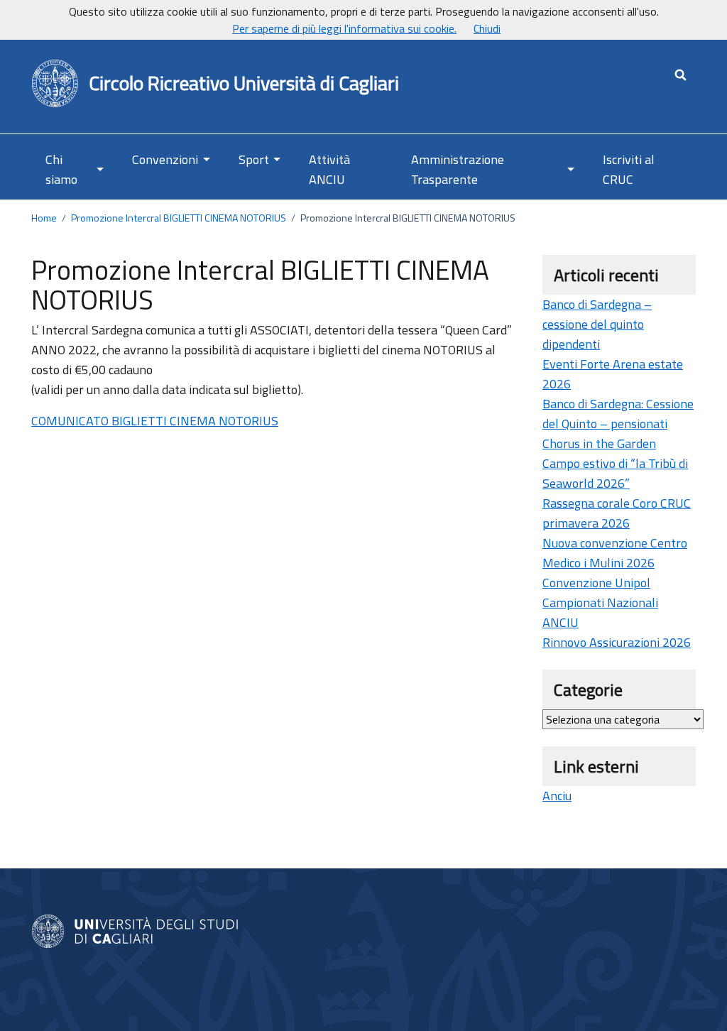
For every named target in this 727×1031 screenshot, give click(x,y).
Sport (254, 159)
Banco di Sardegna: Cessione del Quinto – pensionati (618, 413)
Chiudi (487, 28)
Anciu (557, 795)
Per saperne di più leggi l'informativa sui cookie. (344, 28)
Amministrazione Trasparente (457, 169)
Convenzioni (165, 159)
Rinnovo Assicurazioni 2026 (616, 642)
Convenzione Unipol (596, 582)
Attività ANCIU (329, 169)
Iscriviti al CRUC (629, 169)
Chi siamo (61, 169)
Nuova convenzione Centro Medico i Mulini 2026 (614, 552)
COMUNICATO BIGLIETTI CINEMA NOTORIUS (154, 420)
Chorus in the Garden (599, 443)
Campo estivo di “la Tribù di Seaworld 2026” (615, 473)
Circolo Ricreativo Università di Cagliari (244, 84)
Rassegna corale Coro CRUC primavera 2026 (616, 513)
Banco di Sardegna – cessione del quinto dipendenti (597, 324)
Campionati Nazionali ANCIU (600, 612)
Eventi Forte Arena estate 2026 (612, 373)
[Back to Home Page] (55, 84)
